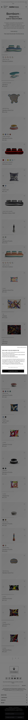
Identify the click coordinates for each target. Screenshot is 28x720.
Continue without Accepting (21, 347)
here (7, 363)
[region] (14, 360)
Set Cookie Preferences (13, 367)
